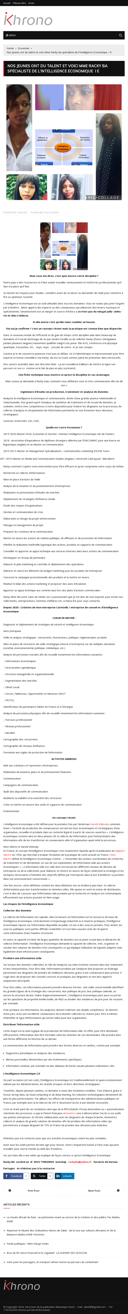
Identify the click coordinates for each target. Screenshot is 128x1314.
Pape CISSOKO (51, 212)
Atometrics (69, 1113)
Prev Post (34, 1190)
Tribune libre (19, 3)
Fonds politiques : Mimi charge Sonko (28, 1243)
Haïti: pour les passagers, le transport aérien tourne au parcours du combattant (52, 1262)
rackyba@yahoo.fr (80, 1161)
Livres (31, 3)
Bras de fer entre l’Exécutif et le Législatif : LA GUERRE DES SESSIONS (47, 1252)
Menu (12, 35)
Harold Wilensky (99, 824)
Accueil (6, 3)
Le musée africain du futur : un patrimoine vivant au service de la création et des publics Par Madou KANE (63, 1219)
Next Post (94, 1190)
